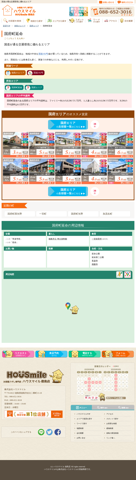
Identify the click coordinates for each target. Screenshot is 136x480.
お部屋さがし (21, 354)
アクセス (109, 414)
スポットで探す (112, 419)
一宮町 (42, 213)
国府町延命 (17, 87)
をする (54, 354)
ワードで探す (82, 424)
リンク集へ (110, 438)
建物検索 (109, 428)
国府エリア (34, 26)
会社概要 (80, 433)
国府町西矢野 (15, 213)
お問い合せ (81, 438)
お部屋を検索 (111, 424)
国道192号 (43, 54)
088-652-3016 (87, 354)
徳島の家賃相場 (112, 433)
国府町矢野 (77, 213)
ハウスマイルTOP (83, 414)
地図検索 (80, 428)
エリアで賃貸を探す (84, 419)
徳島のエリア (20, 26)
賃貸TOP (6, 26)
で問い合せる (120, 354)
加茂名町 (107, 213)
